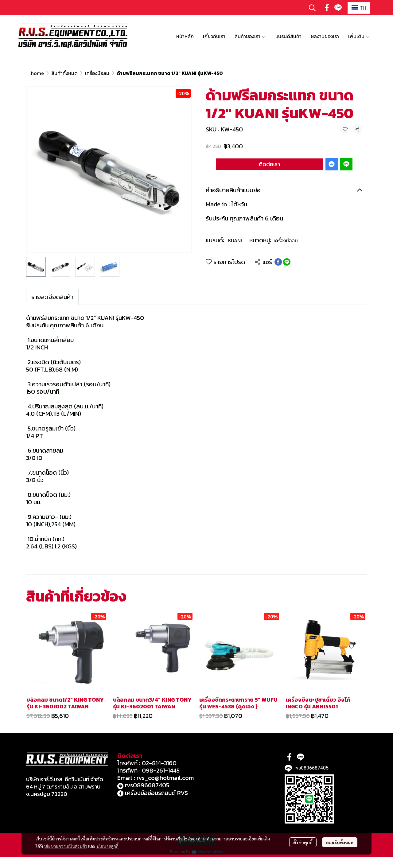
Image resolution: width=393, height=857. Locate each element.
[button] (312, 7)
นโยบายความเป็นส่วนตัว (65, 846)
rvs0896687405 (146, 785)
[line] (338, 8)
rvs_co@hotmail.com (165, 777)
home (37, 73)
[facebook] (327, 8)
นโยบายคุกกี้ (107, 846)
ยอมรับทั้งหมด (339, 842)
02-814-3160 (159, 763)
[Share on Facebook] (278, 262)
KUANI (235, 240)
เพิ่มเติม (357, 36)
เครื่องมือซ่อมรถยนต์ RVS (155, 792)
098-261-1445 (161, 770)
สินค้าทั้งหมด (64, 73)
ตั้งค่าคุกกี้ (303, 842)
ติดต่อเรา (269, 164)
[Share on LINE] (286, 262)
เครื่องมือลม (97, 73)
